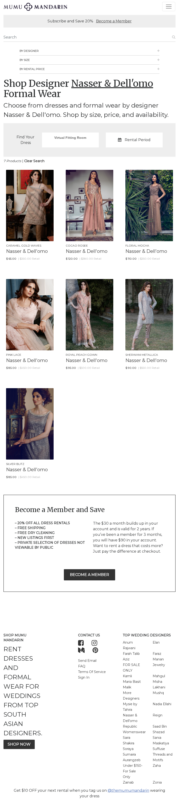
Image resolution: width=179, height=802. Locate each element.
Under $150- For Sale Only (132, 771)
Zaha (157, 766)
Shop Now (19, 744)
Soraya (128, 749)
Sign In (84, 677)
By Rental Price (32, 69)
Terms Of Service (92, 672)
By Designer (29, 50)
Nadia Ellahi (162, 704)
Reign (157, 715)
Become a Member (114, 21)
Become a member (89, 574)
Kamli (127, 676)
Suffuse (159, 749)
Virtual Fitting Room (70, 137)
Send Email (87, 661)
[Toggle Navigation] (168, 6)
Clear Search (34, 161)
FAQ (81, 666)
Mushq (158, 693)
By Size (25, 60)
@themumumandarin (128, 790)
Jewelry (159, 665)
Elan (156, 642)
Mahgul (159, 676)
